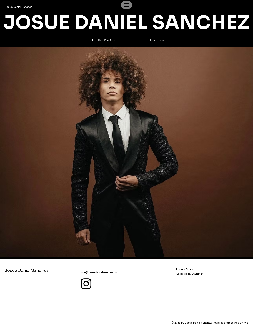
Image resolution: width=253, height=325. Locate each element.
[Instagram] (86, 283)
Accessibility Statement (190, 273)
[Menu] (126, 5)
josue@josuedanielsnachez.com (99, 272)
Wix (245, 322)
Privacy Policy (184, 269)
